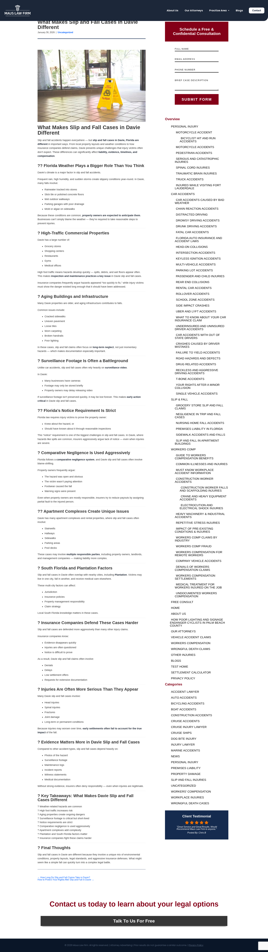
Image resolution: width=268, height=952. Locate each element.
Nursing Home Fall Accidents (200, 422)
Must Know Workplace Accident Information (194, 471)
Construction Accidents (191, 715)
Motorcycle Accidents (195, 147)
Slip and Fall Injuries (188, 779)
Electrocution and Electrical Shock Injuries (201, 506)
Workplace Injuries (187, 797)
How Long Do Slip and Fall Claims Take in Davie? (64, 877)
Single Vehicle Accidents (197, 393)
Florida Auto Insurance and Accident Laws (198, 239)
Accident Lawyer (185, 691)
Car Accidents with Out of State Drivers (197, 336)
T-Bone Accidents (190, 378)
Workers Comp (183, 449)
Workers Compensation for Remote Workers (198, 553)
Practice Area (218, 10)
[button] (219, 10)
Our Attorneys (194, 10)
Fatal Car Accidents (192, 232)
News (175, 756)
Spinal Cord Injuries (193, 167)
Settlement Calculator (191, 672)
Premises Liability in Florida (199, 428)
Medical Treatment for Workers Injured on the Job (198, 586)
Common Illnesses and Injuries (202, 464)
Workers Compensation (190, 643)
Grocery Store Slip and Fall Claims (199, 407)
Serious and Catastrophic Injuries (197, 160)
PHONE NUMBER (185, 70)
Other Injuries (183, 654)
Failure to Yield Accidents (198, 352)
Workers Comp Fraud (193, 546)
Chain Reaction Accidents (197, 208)
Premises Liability (186, 768)
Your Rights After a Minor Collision (197, 386)
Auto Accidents (184, 697)
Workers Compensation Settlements (195, 577)
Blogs (239, 10)
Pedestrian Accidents (194, 152)
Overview (172, 119)
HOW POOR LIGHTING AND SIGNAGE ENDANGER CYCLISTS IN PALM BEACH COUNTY (197, 622)
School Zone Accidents (195, 299)
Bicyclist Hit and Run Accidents (198, 140)
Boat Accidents (183, 709)
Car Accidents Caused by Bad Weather (199, 201)
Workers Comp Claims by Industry (196, 539)
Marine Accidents (185, 750)
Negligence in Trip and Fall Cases (198, 415)
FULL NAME (182, 49)
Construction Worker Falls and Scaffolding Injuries (204, 489)
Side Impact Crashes (192, 305)
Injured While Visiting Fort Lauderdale (198, 187)
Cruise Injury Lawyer (189, 727)
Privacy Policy (183, 678)
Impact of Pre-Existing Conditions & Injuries (194, 530)
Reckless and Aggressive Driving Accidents (196, 371)
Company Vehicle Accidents (198, 560)
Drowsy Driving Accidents (198, 220)
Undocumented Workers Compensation (196, 595)
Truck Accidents (190, 179)
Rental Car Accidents (194, 287)
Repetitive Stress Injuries (198, 522)
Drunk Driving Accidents (196, 226)
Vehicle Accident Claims (191, 637)
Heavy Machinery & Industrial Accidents (200, 515)
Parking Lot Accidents (194, 270)
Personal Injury (184, 126)
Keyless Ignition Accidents (198, 258)
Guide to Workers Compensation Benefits (194, 457)
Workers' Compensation (191, 791)
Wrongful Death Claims (190, 649)
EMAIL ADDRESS (185, 59)
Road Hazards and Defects (198, 358)
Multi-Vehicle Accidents (196, 264)
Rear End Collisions (192, 282)
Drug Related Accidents (196, 364)
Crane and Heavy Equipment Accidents (203, 498)
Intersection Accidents (195, 252)
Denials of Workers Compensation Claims (192, 568)
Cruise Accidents (185, 721)
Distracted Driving (192, 214)
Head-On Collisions (192, 246)
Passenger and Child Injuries (200, 276)
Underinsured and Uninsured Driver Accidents (199, 327)
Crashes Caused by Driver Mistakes (197, 345)
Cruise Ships (181, 732)
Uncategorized (183, 785)
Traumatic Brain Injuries (196, 173)
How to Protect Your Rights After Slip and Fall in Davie (66, 879)
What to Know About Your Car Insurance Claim (200, 319)
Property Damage (186, 773)
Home (175, 607)
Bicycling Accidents (187, 703)
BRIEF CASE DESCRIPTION (191, 80)
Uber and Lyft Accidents (196, 311)
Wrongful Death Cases (190, 803)
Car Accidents (183, 194)
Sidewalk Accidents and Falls (200, 434)
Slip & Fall (179, 399)
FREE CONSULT (182, 602)
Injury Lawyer (183, 744)
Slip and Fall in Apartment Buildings (197, 442)
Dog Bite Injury (183, 738)
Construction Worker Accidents (194, 480)
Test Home (179, 666)
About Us (172, 10)
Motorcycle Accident (194, 132)
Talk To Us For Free (134, 920)
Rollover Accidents (192, 293)
